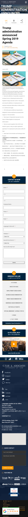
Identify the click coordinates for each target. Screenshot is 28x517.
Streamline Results (20, 510)
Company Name (7, 204)
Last (4, 200)
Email (5, 219)
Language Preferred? (9, 226)
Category (6, 233)
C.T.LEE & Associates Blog (11, 47)
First (5, 194)
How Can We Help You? (9, 246)
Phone (6, 211)
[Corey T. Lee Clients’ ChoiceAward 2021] (14, 496)
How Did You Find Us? (9, 240)
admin (10, 46)
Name (6, 187)
